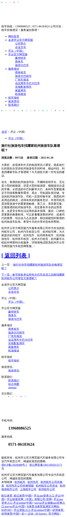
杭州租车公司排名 (47, 485)
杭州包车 (32, 482)
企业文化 (20, 47)
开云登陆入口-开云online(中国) (32, 510)
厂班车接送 (22, 79)
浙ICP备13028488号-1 (14, 464)
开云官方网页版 (17, 54)
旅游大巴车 (22, 65)
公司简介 (20, 43)
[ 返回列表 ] (15, 255)
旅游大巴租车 (23, 76)
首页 (4, 131)
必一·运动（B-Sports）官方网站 (40, 513)
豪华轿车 (20, 58)
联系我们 (13, 104)
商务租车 (20, 72)
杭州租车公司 (46, 489)
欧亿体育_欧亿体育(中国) (16, 495)
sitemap (12, 387)
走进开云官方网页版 (20, 39)
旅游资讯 (13, 101)
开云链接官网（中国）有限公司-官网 (29, 499)
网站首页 (13, 36)
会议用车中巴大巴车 (27, 83)
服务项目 (13, 68)
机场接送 (20, 94)
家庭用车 (20, 90)
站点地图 (13, 384)
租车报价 (13, 97)
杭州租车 (19, 482)
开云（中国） (16, 50)
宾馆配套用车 (23, 86)
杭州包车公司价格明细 (20, 485)
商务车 (19, 61)
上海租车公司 (28, 489)
